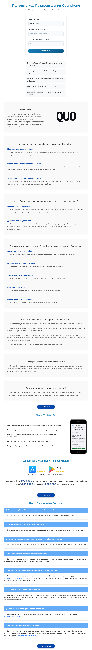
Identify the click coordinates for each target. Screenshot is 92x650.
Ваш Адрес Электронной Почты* (38, 39)
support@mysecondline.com (14, 578)
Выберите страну (34, 19)
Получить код (46, 406)
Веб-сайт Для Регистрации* (37, 29)
